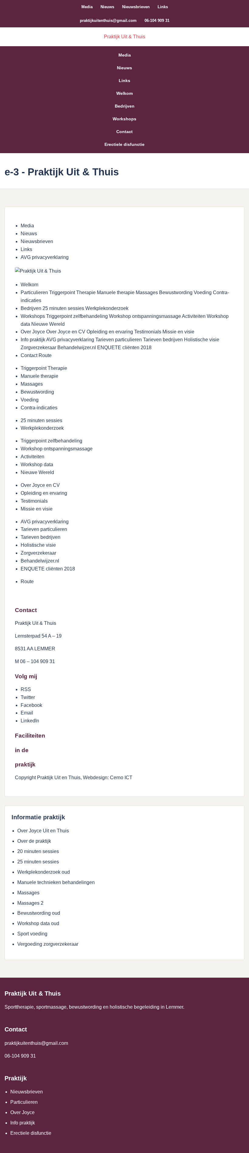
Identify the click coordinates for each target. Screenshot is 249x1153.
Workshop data (37, 464)
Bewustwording (37, 391)
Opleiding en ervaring (44, 493)
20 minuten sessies (38, 851)
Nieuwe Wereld (37, 472)
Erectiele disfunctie (124, 144)
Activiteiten (32, 456)
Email (27, 712)
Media (87, 7)
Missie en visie (37, 508)
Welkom (124, 93)
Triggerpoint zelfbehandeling (51, 440)
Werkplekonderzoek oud (43, 872)
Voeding (30, 399)
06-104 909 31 (157, 20)
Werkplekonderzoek (42, 428)
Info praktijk (22, 1122)
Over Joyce (22, 1112)
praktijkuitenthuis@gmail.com (108, 20)
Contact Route (36, 355)
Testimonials (34, 501)
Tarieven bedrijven (40, 537)
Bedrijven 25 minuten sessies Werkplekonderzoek (74, 308)
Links (163, 7)
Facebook (31, 705)
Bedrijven (125, 106)
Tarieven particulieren (44, 529)
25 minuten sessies (41, 420)
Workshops (124, 118)
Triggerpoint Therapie (44, 368)
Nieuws (107, 7)
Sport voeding (32, 933)
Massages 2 (30, 903)
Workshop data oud (38, 923)
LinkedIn (30, 720)
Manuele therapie (39, 376)
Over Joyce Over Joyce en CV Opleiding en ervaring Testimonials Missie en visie (107, 331)
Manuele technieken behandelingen (56, 882)
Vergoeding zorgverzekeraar (47, 944)
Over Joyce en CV (40, 485)
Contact (124, 131)
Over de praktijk (34, 841)
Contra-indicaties (39, 407)
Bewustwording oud (38, 913)
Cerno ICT (121, 777)
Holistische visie (38, 545)
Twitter (28, 697)
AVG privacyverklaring (45, 257)
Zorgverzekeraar (38, 553)
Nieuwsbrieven (136, 7)
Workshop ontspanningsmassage (57, 448)
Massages (32, 384)
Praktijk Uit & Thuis (124, 36)
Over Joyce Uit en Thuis (43, 830)
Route (27, 581)
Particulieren (24, 1102)
